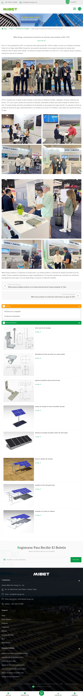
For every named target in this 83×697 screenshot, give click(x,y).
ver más (37, 332)
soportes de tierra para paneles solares (13, 665)
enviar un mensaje (41, 693)
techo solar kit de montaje (43, 328)
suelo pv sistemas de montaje (44, 459)
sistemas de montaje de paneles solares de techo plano (51, 433)
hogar (5, 28)
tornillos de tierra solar (9, 661)
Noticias (11, 28)
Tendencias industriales (12, 316)
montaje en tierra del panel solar (45, 485)
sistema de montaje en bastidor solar (13, 673)
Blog (3, 639)
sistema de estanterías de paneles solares (14, 669)
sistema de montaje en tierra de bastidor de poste (50, 406)
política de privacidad (71, 684)
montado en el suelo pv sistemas (45, 511)
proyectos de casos (8, 635)
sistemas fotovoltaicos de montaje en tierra (15, 653)
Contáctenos (5, 627)
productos (5, 623)
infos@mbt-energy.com (30, 2)
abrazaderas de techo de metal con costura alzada (50, 354)
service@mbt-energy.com (26, 599)
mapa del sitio (6, 643)
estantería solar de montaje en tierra (12, 657)
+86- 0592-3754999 (11, 2)
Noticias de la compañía (22, 28)
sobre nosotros (6, 619)
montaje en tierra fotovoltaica (11, 676)
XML (61, 684)
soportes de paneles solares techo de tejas (47, 380)
